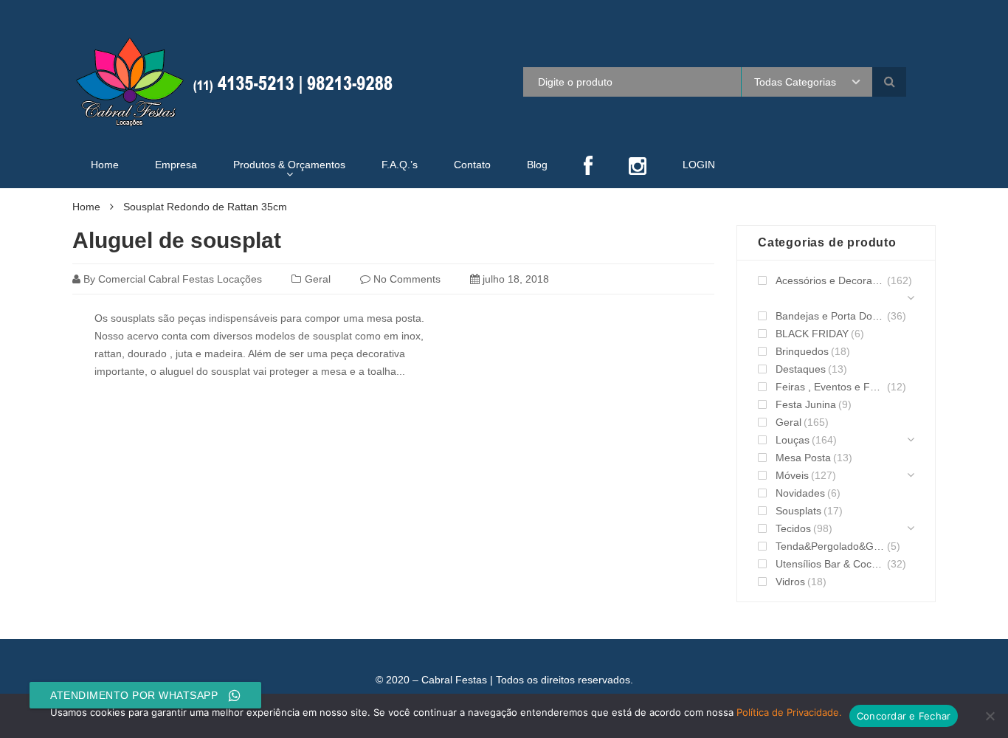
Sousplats (798, 511)
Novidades (800, 493)
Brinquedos (802, 351)
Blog (537, 164)
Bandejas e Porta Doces (830, 316)
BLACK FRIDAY (812, 333)
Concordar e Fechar (904, 716)
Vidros (790, 581)
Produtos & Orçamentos (289, 164)
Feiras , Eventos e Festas (830, 387)
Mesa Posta (803, 457)
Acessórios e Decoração (830, 280)
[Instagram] (637, 167)
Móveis (792, 475)
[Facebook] (588, 167)
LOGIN (699, 164)
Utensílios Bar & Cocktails (830, 564)
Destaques (801, 369)
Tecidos (793, 528)
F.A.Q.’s (400, 164)
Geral (318, 279)
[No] (989, 715)
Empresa (176, 164)
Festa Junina (806, 404)
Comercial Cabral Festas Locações (180, 279)
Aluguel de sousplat (176, 240)
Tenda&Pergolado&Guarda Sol (830, 546)
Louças (792, 440)
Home (105, 164)
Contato (472, 164)
